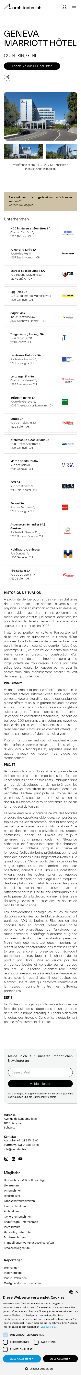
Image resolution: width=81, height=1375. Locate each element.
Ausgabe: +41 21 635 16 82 (21, 1140)
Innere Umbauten (15, 1278)
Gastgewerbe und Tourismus (22, 1283)
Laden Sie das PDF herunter (32, 66)
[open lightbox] (40, 116)
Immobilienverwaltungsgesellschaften (29, 1242)
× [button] (76, 1291)
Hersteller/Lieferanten (18, 1232)
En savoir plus (49, 1326)
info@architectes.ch (17, 1149)
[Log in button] (64, 7)
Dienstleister (12, 1196)
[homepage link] (22, 7)
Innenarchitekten (15, 1206)
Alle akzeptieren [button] (22, 1358)
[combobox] (71, 1292)
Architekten (11, 1211)
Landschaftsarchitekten (19, 1201)
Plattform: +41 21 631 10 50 (21, 1145)
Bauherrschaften (15, 1237)
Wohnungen (11, 1268)
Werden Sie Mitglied (21, 205)
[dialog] (40, 1331)
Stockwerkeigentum (17, 1248)
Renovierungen (13, 1273)
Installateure (12, 1227)
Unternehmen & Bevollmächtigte (25, 1180)
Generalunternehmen (17, 1216)
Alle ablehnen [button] (60, 1358)
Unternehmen (12, 1190)
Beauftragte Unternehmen (21, 1222)
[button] (11, 116)
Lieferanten (11, 1185)
